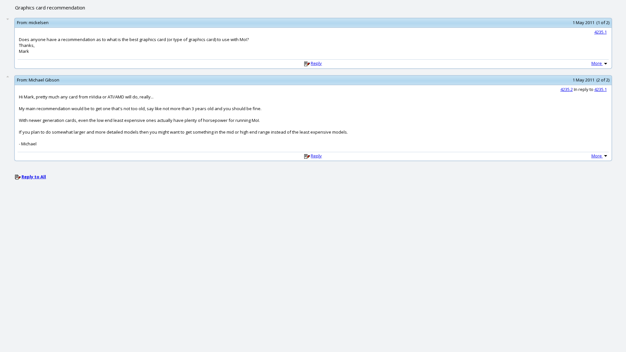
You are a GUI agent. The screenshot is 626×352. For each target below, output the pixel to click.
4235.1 (600, 32)
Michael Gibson (44, 80)
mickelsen (39, 22)
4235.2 (566, 89)
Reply (316, 63)
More (597, 63)
